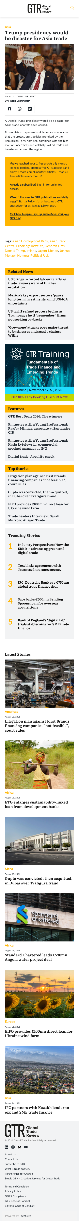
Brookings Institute (29, 246)
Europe (10, 1021)
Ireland (31, 250)
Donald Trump (15, 250)
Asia (8, 27)
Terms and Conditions (17, 1186)
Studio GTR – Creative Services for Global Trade (32, 1178)
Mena (9, 869)
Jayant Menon (48, 250)
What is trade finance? (17, 1169)
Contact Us (11, 1159)
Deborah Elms (55, 246)
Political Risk (39, 255)
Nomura (23, 255)
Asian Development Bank (30, 241)
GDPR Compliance (15, 1196)
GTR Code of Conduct (17, 1201)
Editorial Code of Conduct (19, 1206)
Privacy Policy (13, 1191)
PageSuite (25, 1216)
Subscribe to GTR (15, 1164)
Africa (9, 792)
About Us (10, 1154)
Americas (11, 711)
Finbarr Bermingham (19, 101)
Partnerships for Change (19, 1174)
